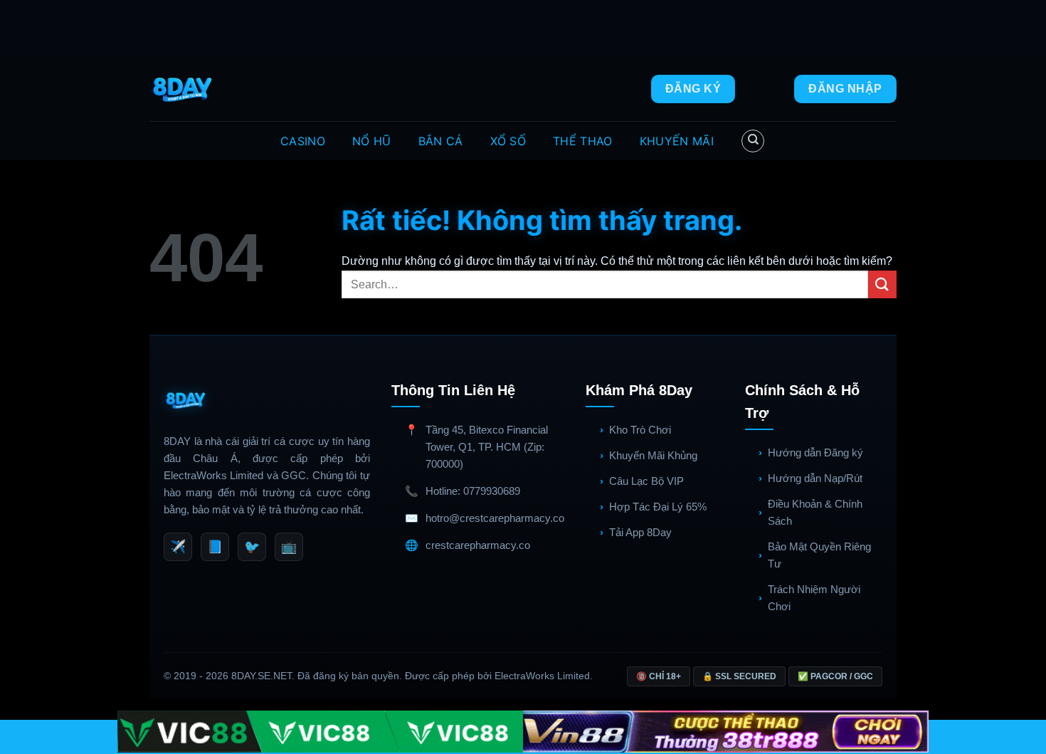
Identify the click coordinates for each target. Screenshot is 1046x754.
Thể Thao (583, 141)
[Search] (752, 141)
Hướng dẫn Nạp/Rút (815, 478)
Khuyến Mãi (677, 141)
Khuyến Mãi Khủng (653, 455)
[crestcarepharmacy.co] (183, 89)
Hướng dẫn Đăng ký (815, 452)
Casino (302, 141)
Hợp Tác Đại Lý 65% (658, 507)
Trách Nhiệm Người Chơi (814, 597)
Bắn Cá (440, 141)
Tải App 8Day (640, 532)
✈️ (178, 547)
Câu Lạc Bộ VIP (646, 481)
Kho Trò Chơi (640, 430)
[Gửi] (882, 284)
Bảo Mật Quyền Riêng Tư (819, 555)
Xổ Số (508, 141)
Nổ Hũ (371, 141)
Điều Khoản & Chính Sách (815, 512)
